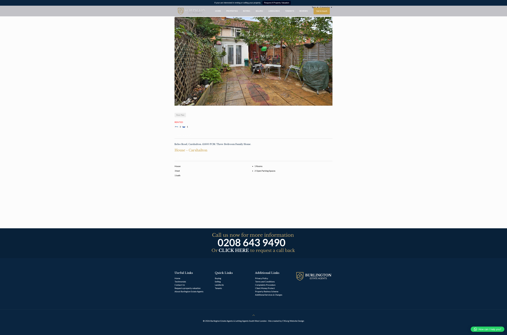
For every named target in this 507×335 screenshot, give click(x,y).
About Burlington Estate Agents (189, 291)
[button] (487, 329)
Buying (218, 278)
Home (177, 278)
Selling (218, 281)
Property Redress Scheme (266, 291)
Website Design (297, 321)
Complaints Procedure (265, 285)
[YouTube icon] (254, 325)
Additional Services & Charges (268, 294)
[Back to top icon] (253, 315)
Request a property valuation (188, 288)
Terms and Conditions (265, 281)
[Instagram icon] (256, 325)
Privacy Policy (261, 278)
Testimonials (180, 281)
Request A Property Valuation (276, 3)
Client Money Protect (265, 288)
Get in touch (321, 11)
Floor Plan (180, 115)
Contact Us (180, 285)
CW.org (286, 321)
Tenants (218, 288)
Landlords (219, 285)
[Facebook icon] (251, 325)
